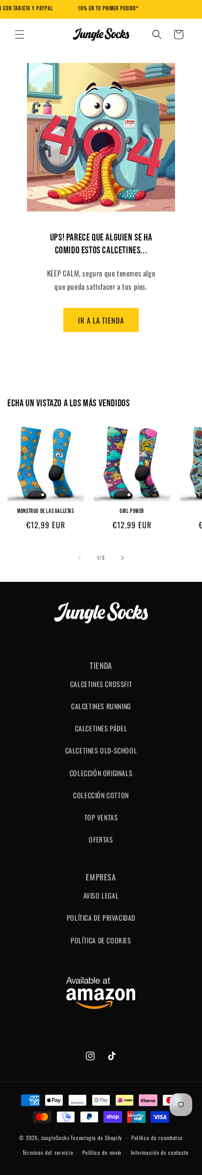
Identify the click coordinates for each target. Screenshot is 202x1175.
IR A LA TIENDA (101, 320)
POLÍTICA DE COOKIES (101, 940)
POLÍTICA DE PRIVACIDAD (101, 917)
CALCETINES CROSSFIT (101, 684)
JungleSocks (55, 1138)
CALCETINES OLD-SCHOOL (101, 750)
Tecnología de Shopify (96, 1138)
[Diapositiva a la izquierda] (79, 558)
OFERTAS (101, 839)
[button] (19, 34)
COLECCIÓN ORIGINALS (101, 773)
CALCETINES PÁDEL (101, 728)
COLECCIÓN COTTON (101, 795)
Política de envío (102, 1152)
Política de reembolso (157, 1138)
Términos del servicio (48, 1152)
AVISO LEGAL (101, 895)
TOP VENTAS (101, 817)
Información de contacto (160, 1152)
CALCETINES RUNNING (101, 706)
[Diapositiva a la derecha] (122, 558)
